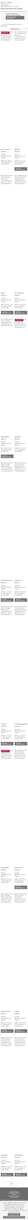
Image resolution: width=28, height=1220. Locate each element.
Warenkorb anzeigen (11, 18)
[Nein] (26, 1210)
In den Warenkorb (20, 169)
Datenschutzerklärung (14, 1217)
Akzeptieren (14, 1214)
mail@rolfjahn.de (14, 1197)
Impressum (24, 1200)
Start (2, 6)
